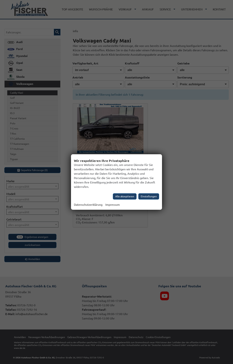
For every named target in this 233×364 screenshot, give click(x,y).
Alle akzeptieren (124, 196)
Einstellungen (149, 196)
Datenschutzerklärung (88, 204)
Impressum (112, 204)
